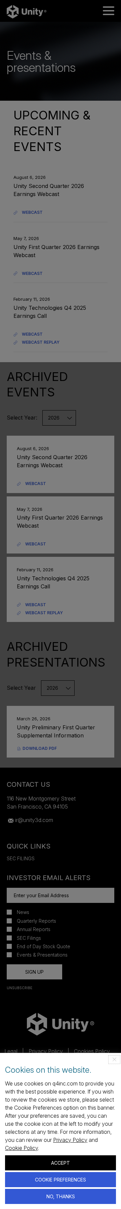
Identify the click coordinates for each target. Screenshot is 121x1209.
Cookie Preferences (60, 1179)
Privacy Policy (70, 1140)
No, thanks (60, 1196)
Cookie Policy (21, 1148)
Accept (60, 1163)
